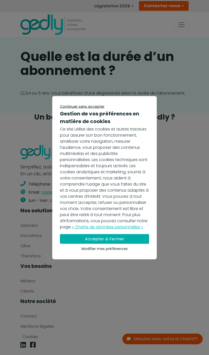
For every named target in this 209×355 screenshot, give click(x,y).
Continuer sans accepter (82, 106)
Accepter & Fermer (104, 239)
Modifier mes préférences (105, 248)
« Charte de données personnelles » (107, 227)
